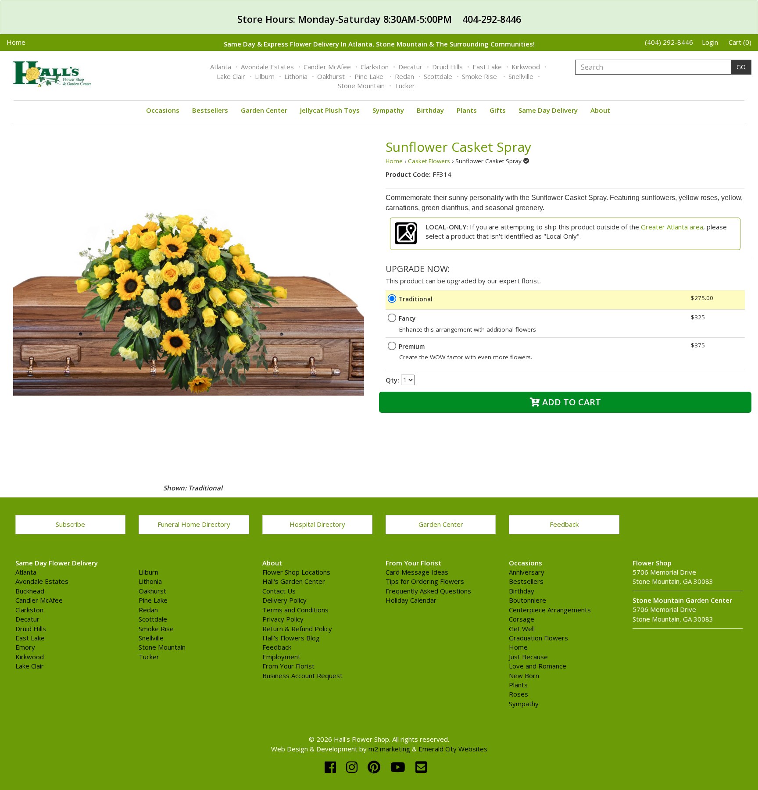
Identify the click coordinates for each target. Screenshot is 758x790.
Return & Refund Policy (297, 628)
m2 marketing (389, 748)
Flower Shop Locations (296, 572)
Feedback (564, 524)
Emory (25, 647)
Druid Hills (447, 66)
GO (741, 67)
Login (710, 42)
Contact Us (279, 590)
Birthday (430, 110)
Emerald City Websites (452, 748)
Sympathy (388, 110)
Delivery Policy (284, 600)
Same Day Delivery (548, 110)
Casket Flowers (429, 161)
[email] (421, 767)
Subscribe (70, 524)
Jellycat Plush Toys (330, 110)
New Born (524, 675)
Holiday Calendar (411, 600)
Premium (412, 346)
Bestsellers (210, 110)
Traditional (416, 299)
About (600, 110)
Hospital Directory (317, 524)
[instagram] (353, 767)
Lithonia (295, 76)
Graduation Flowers (538, 637)
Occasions (162, 110)
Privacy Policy (283, 619)
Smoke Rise (480, 76)
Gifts (498, 110)
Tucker (404, 85)
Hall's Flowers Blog (291, 637)
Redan (404, 76)
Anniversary (526, 572)
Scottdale (438, 76)
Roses (518, 694)
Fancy (407, 318)
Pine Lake (369, 76)
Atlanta (220, 66)
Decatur (410, 66)
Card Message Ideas (417, 572)
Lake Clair (231, 76)
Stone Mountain (361, 85)
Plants (467, 110)
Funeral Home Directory (193, 524)
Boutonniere (527, 600)
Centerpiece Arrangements (550, 609)
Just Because (528, 656)
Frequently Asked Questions (428, 590)
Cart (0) (740, 42)
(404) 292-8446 (669, 42)
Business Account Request (302, 675)
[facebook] (332, 767)
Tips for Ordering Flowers (425, 581)
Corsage (521, 619)
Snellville (520, 76)
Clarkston (375, 66)
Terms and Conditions (295, 609)
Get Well (522, 628)
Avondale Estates (267, 66)
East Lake (487, 66)
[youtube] (399, 767)
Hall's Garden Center (293, 581)
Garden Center (264, 110)
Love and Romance (537, 665)
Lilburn (265, 76)
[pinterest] (376, 767)
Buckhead (29, 590)
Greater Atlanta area (672, 226)
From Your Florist (288, 665)
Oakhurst (331, 76)
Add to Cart (570, 402)
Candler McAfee (327, 66)
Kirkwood (525, 66)
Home (16, 42)
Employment (281, 656)
